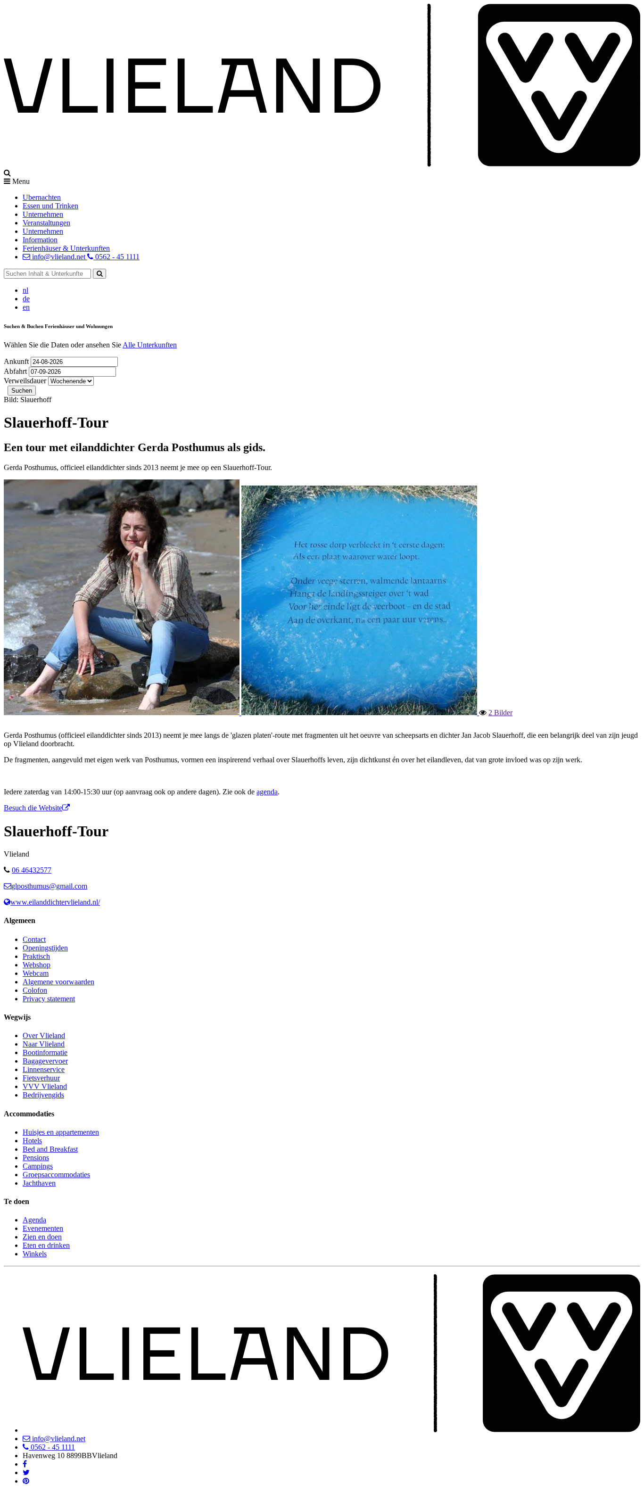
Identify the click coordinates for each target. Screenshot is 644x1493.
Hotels (32, 1141)
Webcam (36, 973)
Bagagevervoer (45, 1061)
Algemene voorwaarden (58, 982)
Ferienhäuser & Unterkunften (66, 248)
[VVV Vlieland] (331, 1430)
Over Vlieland (44, 1035)
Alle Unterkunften (150, 345)
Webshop (36, 965)
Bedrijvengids (43, 1095)
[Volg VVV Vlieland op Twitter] (26, 1472)
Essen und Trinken (50, 206)
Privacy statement (49, 999)
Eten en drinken (46, 1245)
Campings (38, 1166)
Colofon (35, 990)
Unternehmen (43, 214)
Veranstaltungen (46, 223)
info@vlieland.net (58, 257)
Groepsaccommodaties (56, 1175)
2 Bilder (500, 712)
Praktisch (36, 956)
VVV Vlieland (45, 1086)
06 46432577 (31, 870)
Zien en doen (42, 1237)
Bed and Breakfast (50, 1149)
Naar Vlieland (44, 1044)
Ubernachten (42, 197)
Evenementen (43, 1228)
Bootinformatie (45, 1052)
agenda (267, 792)
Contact (34, 939)
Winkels (35, 1254)
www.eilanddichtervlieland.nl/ (55, 902)
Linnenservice (44, 1069)
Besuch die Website (33, 808)
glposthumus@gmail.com (49, 886)
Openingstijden (45, 948)
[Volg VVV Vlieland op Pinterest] (26, 1481)
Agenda (34, 1220)
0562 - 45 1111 (116, 257)
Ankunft (17, 361)
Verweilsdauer (25, 381)
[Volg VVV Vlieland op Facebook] (25, 1464)
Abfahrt (16, 371)
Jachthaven (39, 1183)
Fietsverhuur (41, 1078)
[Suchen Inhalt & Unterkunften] (99, 274)
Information (40, 240)
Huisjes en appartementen (61, 1132)
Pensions (36, 1158)
